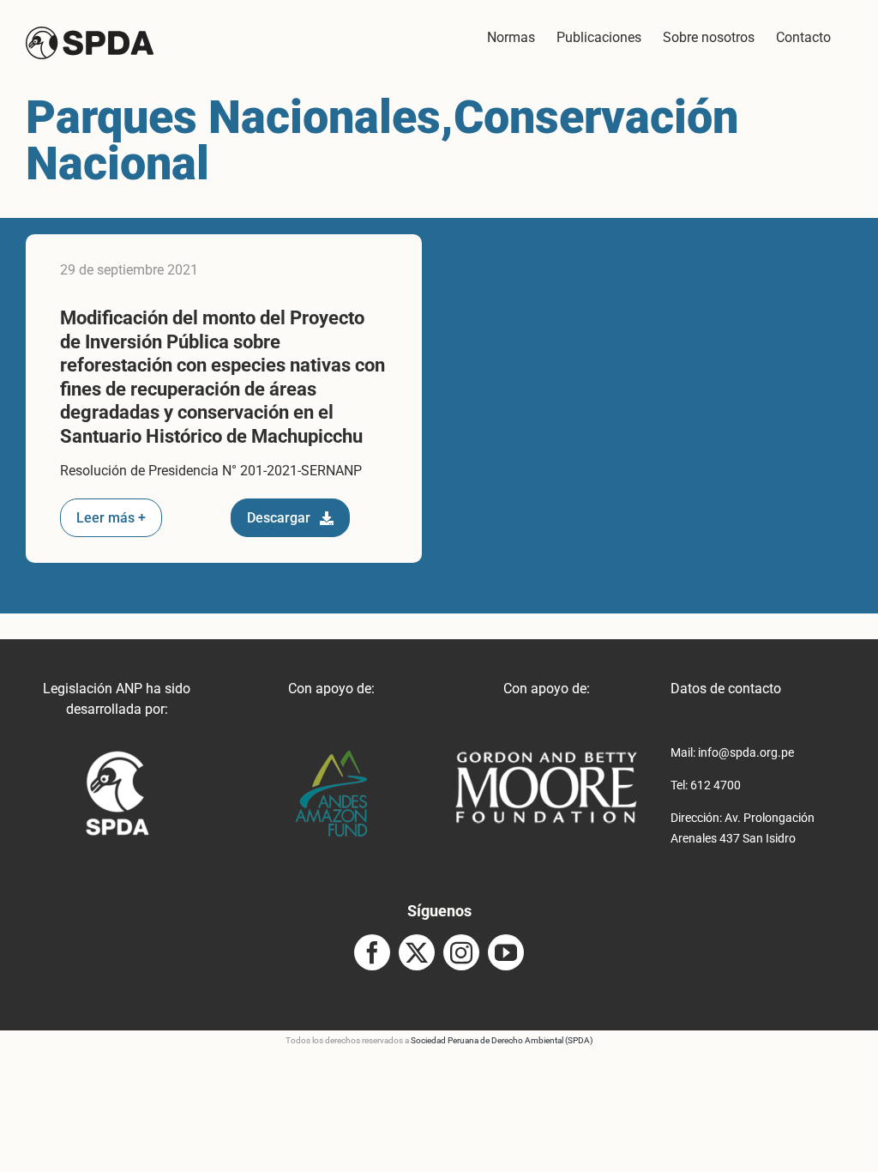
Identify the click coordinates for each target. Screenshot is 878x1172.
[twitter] (417, 952)
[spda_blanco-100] (117, 757)
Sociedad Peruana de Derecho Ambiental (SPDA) (501, 1040)
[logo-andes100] (331, 757)
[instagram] (461, 952)
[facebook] (372, 952)
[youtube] (506, 952)
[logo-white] (546, 757)
